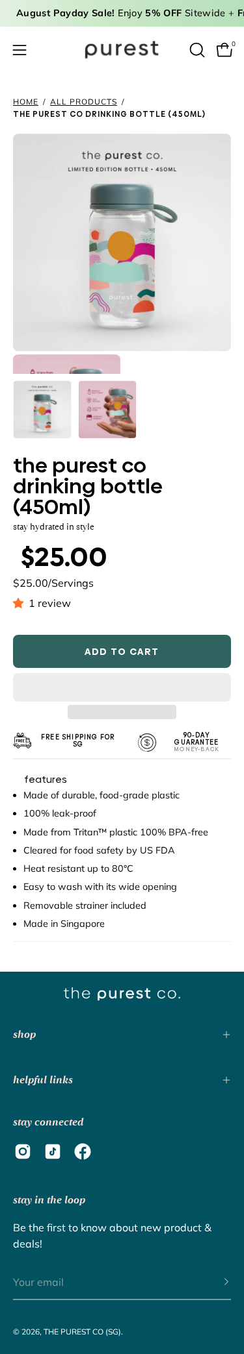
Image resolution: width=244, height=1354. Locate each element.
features (45, 779)
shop (24, 1034)
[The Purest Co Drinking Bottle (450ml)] (42, 409)
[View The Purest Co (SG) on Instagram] (23, 1151)
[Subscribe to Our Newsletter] (213, 1282)
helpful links (43, 1079)
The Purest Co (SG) (82, 1331)
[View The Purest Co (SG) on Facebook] (82, 1151)
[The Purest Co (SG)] (122, 49)
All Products (83, 101)
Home (25, 101)
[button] (21, 603)
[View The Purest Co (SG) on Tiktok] (52, 1151)
